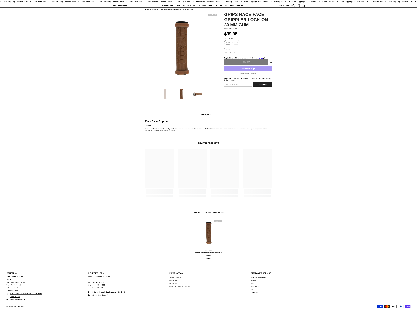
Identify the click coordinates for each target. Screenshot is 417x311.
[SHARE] (270, 62)
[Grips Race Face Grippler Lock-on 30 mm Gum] (208, 233)
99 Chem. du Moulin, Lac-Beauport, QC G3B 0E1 (108, 292)
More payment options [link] (248, 73)
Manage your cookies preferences (179, 286)
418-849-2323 (15, 296)
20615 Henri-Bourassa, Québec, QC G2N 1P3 (26, 293)
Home (147, 9)
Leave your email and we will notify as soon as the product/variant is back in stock (247, 79)
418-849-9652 (96, 295)
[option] (181, 48)
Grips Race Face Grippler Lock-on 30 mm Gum (208, 254)
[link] (159, 193)
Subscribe (262, 84)
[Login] (299, 5)
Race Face (208, 250)
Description (205, 114)
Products (155, 9)
